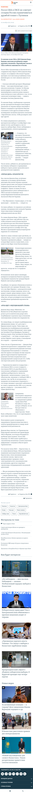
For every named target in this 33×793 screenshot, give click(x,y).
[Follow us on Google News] (21, 773)
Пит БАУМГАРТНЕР (6, 19)
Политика (4, 7)
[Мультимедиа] (10, 791)
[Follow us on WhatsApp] (17, 773)
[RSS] (24, 773)
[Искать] (22, 791)
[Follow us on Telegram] (13, 773)
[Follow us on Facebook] (9, 773)
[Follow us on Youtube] (2, 773)
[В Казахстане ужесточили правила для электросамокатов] (16, 721)
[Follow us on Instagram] (6, 773)
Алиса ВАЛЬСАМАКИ (18, 19)
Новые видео (8, 683)
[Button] (12, 26)
